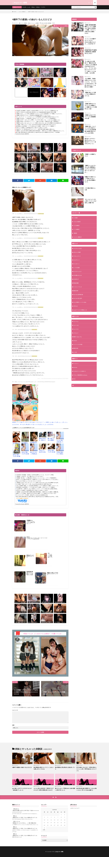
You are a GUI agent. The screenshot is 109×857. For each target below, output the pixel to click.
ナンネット (76, 363)
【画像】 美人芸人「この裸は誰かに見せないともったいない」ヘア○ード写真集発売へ (36, 118)
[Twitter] (29, 180)
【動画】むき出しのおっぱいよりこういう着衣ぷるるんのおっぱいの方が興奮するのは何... (37, 482)
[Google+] (40, 180)
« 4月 (44, 829)
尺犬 (74, 379)
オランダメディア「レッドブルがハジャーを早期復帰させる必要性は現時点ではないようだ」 (38, 116)
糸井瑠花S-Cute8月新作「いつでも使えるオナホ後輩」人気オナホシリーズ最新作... (35, 487)
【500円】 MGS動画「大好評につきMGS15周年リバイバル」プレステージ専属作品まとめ (37, 110)
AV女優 (24, 7)
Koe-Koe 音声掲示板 (78, 294)
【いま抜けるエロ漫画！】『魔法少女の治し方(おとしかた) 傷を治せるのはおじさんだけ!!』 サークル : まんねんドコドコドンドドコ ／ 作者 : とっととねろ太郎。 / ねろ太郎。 (91, 67)
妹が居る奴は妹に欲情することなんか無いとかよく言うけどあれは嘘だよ (86, 789)
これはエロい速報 (19, 2)
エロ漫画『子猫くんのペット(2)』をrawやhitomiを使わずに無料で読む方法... (34, 484)
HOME (14, 11)
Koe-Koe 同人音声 (77, 298)
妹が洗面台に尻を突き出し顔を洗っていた (65, 768)
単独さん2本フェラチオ (52, 572)
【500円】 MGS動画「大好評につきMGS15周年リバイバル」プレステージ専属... (35, 474)
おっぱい (29, 7)
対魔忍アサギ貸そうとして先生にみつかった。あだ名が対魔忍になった (90, 179)
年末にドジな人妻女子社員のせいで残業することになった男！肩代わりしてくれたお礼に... (37, 479)
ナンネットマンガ (77, 286)
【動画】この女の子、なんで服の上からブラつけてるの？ (29, 476)
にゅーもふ (76, 321)
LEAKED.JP (76, 279)
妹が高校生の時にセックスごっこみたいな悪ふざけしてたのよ (44, 768)
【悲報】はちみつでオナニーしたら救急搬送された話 (90, 116)
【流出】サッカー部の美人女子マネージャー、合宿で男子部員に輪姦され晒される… (35, 129)
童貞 (46, 23)
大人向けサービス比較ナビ (79, 371)
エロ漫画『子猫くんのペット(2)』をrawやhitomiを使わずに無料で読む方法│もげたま (36, 124)
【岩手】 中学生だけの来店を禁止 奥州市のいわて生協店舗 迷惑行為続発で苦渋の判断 (36, 112)
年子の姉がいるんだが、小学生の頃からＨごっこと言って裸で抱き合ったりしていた (86, 769)
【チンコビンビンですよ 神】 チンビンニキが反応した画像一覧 (90, 201)
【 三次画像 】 (76, 225)
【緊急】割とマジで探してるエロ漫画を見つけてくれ (90, 94)
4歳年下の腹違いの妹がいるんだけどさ (36, 11)
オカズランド (76, 260)
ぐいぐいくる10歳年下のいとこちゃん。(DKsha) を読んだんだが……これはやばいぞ (90, 41)
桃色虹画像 (76, 283)
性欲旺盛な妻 (30, 571)
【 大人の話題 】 (77, 221)
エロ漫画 (75, 217)
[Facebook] (17, 180)
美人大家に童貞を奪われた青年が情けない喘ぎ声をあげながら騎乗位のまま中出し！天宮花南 (38, 132)
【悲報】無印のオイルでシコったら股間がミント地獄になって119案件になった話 (91, 106)
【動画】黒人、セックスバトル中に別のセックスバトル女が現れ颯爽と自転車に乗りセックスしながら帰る (90, 130)
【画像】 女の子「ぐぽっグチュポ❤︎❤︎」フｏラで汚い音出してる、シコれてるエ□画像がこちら (38, 120)
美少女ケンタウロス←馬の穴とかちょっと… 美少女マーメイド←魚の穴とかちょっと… (90, 141)
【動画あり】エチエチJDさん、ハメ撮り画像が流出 (24, 823)
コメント (15, 710)
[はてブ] (51, 180)
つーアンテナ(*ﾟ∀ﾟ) (77, 344)
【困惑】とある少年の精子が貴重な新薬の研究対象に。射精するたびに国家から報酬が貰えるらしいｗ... (40, 130)
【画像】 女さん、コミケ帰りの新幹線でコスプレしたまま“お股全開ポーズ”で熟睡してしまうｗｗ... (39, 113)
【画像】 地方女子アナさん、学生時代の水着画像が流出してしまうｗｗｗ (33, 115)
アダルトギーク (77, 256)
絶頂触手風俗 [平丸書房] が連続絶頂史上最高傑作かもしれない (91, 51)
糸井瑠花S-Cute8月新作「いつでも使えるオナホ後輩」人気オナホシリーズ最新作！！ (36, 126)
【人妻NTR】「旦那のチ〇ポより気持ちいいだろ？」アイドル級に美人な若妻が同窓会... (37, 488)
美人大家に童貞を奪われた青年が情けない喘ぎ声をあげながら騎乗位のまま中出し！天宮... (37, 496)
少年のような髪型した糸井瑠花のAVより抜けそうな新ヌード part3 (31, 127)
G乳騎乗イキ (30, 520)
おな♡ (28, 536)
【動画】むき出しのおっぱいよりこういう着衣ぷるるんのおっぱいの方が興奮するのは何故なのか (39, 123)
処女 (43, 23)
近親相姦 (49, 23)
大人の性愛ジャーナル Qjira (79, 302)
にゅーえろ (76, 329)
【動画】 (75, 233)
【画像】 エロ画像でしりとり (90, 155)
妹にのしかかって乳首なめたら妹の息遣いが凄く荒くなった (65, 789)
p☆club (75, 352)
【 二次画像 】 (76, 229)
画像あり (33, 7)
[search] (95, 7)
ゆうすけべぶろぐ (77, 271)
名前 (13, 725)
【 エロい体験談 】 (22, 11)
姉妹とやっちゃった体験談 (33, 23)
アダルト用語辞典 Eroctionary (80, 375)
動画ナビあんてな (77, 336)
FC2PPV (43, 7)
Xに (49, 553)
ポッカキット (76, 263)
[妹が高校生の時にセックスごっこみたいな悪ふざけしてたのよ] (16, 436)
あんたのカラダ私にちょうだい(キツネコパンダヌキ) (28, 481)
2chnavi (75, 340)
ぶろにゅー (76, 333)
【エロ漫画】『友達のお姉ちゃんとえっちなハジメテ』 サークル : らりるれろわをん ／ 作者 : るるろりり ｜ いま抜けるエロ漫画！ (90, 83)
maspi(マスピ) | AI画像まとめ (80, 310)
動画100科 (75, 290)
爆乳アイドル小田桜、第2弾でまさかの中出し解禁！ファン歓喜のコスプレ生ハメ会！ (36, 493)
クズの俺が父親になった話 (90, 188)
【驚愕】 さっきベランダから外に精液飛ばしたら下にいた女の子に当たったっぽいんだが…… (90, 169)
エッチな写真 (76, 267)
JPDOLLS (75, 306)
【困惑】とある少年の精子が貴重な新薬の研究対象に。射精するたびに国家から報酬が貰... (37, 491)
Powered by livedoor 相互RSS (22, 133)
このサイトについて (74, 808)
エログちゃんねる (77, 248)
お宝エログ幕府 (77, 252)
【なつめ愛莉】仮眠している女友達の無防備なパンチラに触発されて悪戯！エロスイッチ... (37, 485)
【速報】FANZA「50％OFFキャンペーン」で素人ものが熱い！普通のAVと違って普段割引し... (38, 121)
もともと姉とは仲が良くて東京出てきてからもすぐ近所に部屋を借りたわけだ (44, 789)
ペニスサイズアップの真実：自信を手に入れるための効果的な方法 (32, 495)
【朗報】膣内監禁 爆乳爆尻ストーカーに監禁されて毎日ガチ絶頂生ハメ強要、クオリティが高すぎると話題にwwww (90, 29)
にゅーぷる (76, 325)
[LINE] (62, 180)
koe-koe (75, 367)
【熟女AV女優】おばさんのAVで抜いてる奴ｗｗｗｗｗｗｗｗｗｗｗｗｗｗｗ (25, 811)
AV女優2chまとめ (77, 275)
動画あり (38, 7)
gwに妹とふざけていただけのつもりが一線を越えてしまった (22, 789)
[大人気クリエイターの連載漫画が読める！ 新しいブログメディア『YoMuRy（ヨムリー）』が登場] (22, 502)
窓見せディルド (30, 555)
